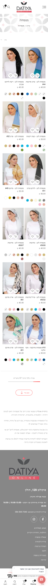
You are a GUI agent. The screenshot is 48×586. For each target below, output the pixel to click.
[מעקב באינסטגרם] (34, 519)
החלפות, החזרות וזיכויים (36, 532)
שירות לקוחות (40, 541)
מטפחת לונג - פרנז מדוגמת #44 (35, 82)
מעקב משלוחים (40, 528)
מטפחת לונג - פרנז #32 (15, 136)
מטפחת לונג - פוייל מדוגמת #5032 (35, 298)
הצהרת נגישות (40, 546)
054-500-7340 (21, 511)
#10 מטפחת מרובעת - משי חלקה (35, 348)
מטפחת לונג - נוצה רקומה (35, 136)
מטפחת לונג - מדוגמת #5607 (16, 243)
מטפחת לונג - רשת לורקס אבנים (14, 82)
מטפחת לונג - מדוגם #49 (14, 188)
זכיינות (43, 559)
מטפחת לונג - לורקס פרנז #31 (36, 189)
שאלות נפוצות (40, 537)
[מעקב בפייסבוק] (43, 519)
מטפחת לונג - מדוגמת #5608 (37, 243)
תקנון (44, 550)
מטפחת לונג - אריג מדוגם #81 (14, 298)
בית (28, 25)
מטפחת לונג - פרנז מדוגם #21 (14, 348)
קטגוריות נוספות (40, 555)
